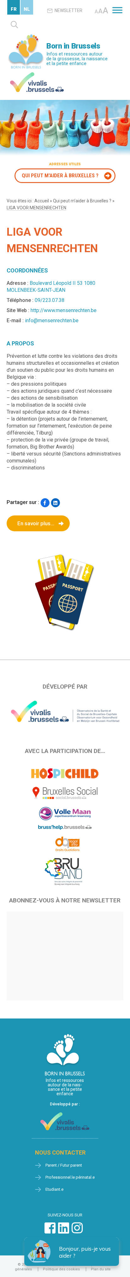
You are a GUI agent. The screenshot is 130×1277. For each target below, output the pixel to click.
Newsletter (68, 10)
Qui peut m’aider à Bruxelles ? (82, 200)
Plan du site (101, 1269)
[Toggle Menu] (117, 10)
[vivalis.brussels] (37, 74)
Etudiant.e (54, 1189)
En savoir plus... (35, 523)
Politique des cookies (61, 1269)
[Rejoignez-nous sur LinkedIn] (63, 1231)
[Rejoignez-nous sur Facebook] (50, 1231)
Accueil (41, 200)
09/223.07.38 (49, 300)
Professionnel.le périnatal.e (70, 1177)
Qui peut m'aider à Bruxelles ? (60, 175)
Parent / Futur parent (63, 1165)
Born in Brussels (73, 46)
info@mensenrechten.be (52, 321)
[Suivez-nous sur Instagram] (77, 1231)
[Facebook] (45, 503)
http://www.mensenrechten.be (64, 310)
